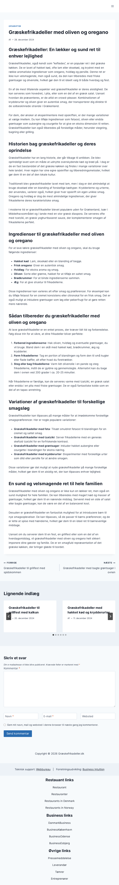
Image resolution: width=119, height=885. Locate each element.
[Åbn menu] (112, 6)
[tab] (53, 635)
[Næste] (110, 616)
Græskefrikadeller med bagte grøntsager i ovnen (89, 567)
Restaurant (59, 787)
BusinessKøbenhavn (59, 829)
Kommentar (12, 668)
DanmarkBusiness (59, 822)
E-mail (49, 716)
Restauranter (59, 794)
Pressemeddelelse (59, 858)
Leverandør (59, 864)
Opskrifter (15, 26)
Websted (87, 716)
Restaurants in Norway (59, 807)
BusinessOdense (59, 836)
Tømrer (59, 871)
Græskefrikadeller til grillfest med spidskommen (24, 567)
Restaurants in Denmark (60, 800)
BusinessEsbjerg (59, 843)
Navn (9, 716)
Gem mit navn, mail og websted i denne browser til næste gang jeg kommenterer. (52, 724)
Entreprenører (59, 878)
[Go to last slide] (8, 616)
